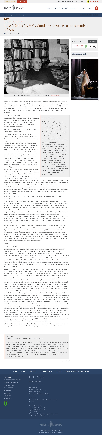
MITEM (89, 8)
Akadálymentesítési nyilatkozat (77, 371)
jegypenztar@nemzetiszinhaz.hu (41, 393)
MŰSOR (49, 8)
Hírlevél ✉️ (7, 377)
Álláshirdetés (8, 388)
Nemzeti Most (10, 1)
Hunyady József (55, 95)
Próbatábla (7, 398)
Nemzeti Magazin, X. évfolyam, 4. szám (16, 33)
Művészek (33, 371)
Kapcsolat (7, 393)
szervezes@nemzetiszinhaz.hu (36, 383)
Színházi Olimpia (86, 15)
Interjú (57, 8)
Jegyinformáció (46, 371)
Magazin (22, 2)
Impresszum (7, 396)
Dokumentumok (9, 385)
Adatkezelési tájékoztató (12, 380)
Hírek (15, 371)
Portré (65, 8)
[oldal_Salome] (84, 79)
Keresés (93, 41)
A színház (59, 371)
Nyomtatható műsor (11, 382)
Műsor (23, 371)
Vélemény (73, 8)
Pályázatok (7, 390)
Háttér (82, 8)
